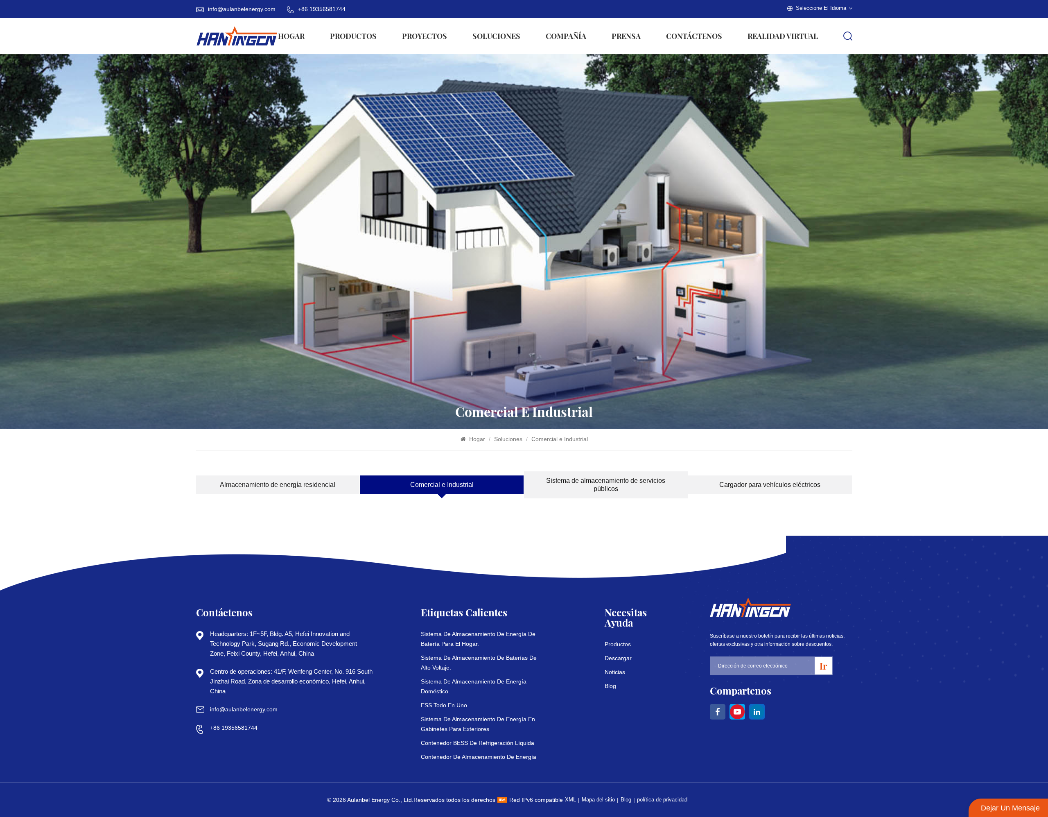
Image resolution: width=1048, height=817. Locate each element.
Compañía (566, 36)
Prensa (626, 36)
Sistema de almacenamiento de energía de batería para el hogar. (478, 639)
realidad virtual (783, 36)
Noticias (615, 672)
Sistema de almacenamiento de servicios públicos (605, 484)
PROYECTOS (424, 36)
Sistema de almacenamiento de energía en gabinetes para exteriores (478, 724)
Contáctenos (694, 36)
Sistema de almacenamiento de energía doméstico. (473, 686)
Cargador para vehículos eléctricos (769, 484)
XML (570, 800)
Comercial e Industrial (559, 439)
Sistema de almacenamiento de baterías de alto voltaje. (479, 662)
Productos (353, 36)
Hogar (291, 36)
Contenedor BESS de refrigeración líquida (477, 743)
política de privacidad (662, 800)
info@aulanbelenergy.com (242, 9)
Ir (823, 666)
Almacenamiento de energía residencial (277, 484)
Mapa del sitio (598, 800)
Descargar (618, 658)
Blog (610, 686)
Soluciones (496, 36)
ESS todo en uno (444, 705)
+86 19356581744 (322, 9)
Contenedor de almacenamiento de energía (478, 757)
